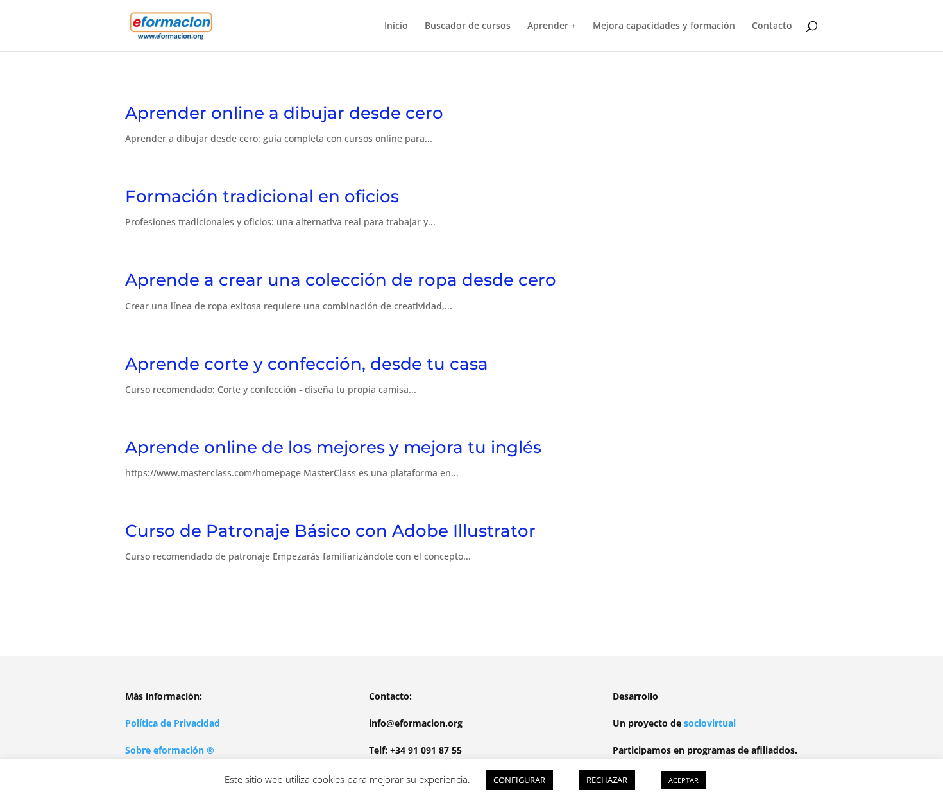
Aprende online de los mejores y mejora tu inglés (333, 447)
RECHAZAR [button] (606, 780)
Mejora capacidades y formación (664, 26)
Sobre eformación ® (169, 750)
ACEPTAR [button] (683, 780)
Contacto (772, 26)
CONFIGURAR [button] (519, 780)
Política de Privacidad (172, 723)
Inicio (396, 26)
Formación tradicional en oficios (262, 196)
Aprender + (551, 26)
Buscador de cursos (468, 26)
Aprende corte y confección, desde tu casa (306, 364)
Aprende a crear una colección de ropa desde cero (340, 280)
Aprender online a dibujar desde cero (284, 113)
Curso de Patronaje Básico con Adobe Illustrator (330, 531)
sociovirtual (710, 723)
